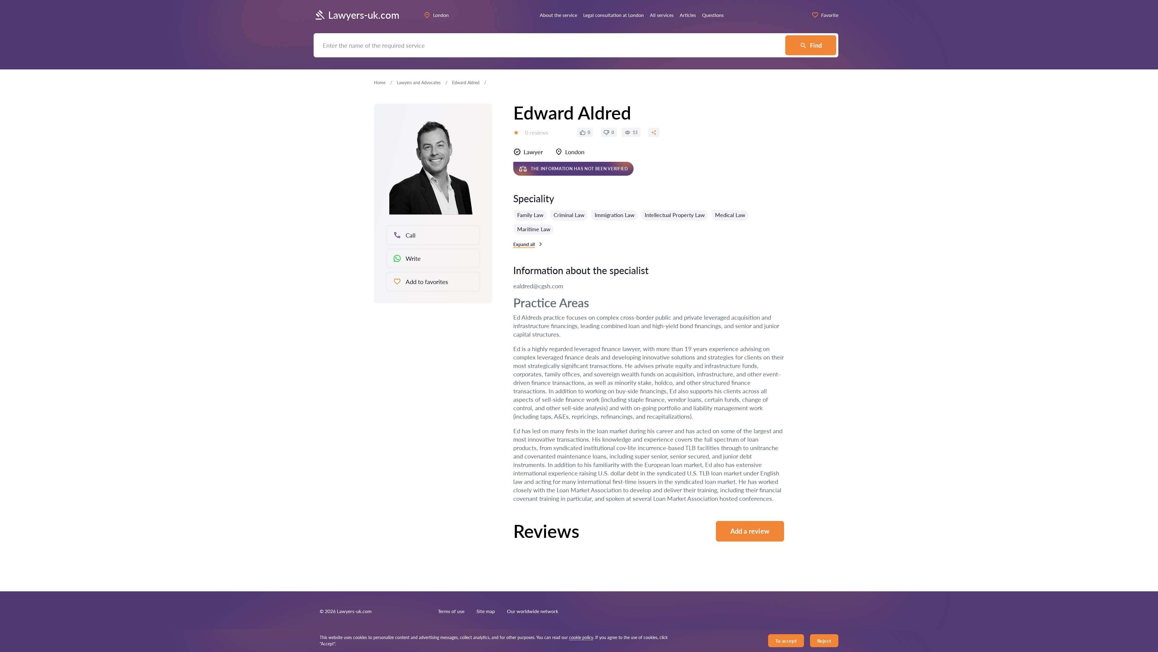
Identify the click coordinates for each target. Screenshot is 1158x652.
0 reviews (536, 132)
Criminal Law (569, 215)
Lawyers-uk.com (363, 15)
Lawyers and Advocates (419, 82)
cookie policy (581, 637)
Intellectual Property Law (675, 215)
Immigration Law (614, 215)
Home (379, 82)
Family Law (530, 215)
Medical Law (730, 215)
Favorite (829, 15)
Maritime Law (533, 229)
